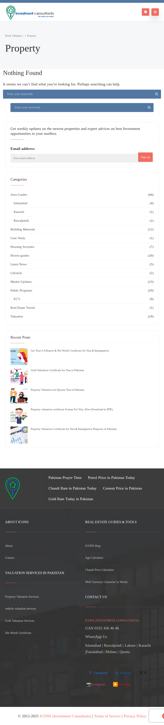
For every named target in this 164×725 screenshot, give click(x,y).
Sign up (145, 157)
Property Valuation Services (22, 596)
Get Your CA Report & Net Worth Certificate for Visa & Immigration (70, 350)
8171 (17, 299)
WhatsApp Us (96, 637)
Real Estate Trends (22, 307)
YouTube (121, 684)
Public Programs (21, 290)
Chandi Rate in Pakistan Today (72, 488)
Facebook (98, 672)
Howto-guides (19, 255)
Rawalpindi (21, 220)
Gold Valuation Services (19, 620)
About (9, 545)
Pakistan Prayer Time (65, 477)
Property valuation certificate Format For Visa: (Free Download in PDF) (72, 409)
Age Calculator (94, 557)
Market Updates (21, 281)
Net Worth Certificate (18, 633)
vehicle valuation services (20, 608)
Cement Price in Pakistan (122, 488)
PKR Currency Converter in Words (106, 582)
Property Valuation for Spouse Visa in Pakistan (57, 389)
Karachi (19, 212)
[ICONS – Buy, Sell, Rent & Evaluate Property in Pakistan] (29, 12)
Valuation (17, 35)
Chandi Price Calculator (99, 569)
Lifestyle (16, 273)
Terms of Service (107, 716)
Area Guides (18, 194)
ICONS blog (92, 545)
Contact (9, 557)
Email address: (22, 148)
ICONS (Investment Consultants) (65, 716)
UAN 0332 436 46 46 (102, 628)
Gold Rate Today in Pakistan (70, 499)
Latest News (18, 264)
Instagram (95, 684)
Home (8, 35)
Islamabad (20, 203)
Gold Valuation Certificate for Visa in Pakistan (57, 370)
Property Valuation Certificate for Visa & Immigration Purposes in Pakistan (74, 429)
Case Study (17, 238)
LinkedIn (123, 672)
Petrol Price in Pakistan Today (111, 477)
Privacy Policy (135, 716)
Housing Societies (22, 246)
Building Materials (22, 229)
